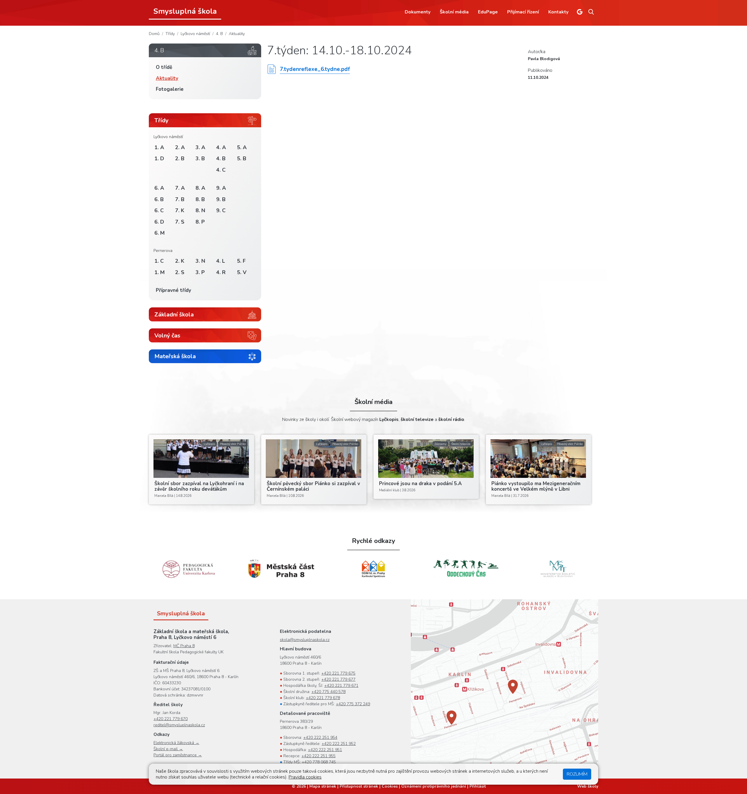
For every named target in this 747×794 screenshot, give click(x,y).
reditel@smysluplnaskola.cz (179, 725)
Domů (154, 33)
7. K (179, 210)
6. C (159, 210)
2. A (180, 147)
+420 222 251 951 (325, 750)
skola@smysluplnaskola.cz (304, 639)
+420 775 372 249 (353, 704)
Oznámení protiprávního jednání (433, 786)
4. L (220, 260)
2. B (179, 158)
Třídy (170, 33)
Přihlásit (478, 786)
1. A (159, 147)
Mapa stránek (322, 786)
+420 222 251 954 (320, 737)
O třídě (164, 67)
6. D (159, 221)
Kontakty (558, 12)
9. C (221, 210)
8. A (200, 187)
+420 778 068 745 (319, 762)
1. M (159, 272)
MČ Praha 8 (184, 646)
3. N (200, 260)
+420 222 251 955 (318, 756)
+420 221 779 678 (323, 698)
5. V (242, 272)
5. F (241, 260)
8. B (200, 199)
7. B (179, 199)
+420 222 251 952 (339, 743)
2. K (179, 260)
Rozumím (577, 774)
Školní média (454, 12)
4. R (221, 272)
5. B (241, 158)
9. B (221, 199)
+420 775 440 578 (328, 691)
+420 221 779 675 (338, 673)
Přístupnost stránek (359, 786)
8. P (200, 221)
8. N (200, 210)
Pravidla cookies (305, 777)
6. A (159, 187)
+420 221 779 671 (341, 685)
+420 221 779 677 (338, 679)
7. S (179, 221)
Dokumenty (417, 12)
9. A (221, 187)
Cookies (390, 786)
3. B (200, 158)
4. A (221, 147)
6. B (159, 199)
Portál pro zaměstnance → (177, 755)
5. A (242, 147)
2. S (179, 272)
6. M (159, 232)
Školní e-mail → (168, 749)
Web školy (587, 786)
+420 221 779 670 (170, 719)
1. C (159, 260)
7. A (180, 187)
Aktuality (237, 33)
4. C (221, 169)
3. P (200, 272)
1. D (159, 158)
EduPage (488, 12)
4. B (219, 33)
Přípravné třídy (173, 290)
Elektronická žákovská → (176, 743)
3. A (200, 147)
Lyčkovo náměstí (195, 33)
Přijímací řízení (523, 12)
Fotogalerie (170, 89)
